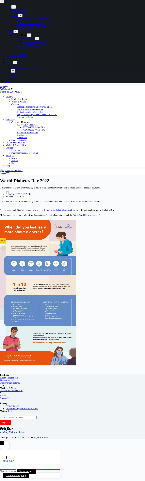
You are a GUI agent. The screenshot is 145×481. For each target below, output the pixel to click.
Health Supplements (9, 378)
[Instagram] (1, 429)
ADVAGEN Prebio (26, 125)
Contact (9, 148)
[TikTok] (11, 429)
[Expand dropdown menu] (13, 97)
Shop (8, 165)
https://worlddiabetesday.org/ (57, 210)
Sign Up (5, 422)
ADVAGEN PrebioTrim (34, 130)
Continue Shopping (16, 475)
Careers (14, 104)
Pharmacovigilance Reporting (24, 153)
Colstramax (22, 135)
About (8, 96)
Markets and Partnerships (11, 390)
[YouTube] (8, 429)
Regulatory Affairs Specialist (30, 112)
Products (9, 119)
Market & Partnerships (16, 145)
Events (14, 163)
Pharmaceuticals (18, 140)
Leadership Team (19, 99)
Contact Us (5, 398)
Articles (14, 160)
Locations (15, 150)
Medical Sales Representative (30, 109)
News (8, 155)
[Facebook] (5, 429)
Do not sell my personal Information (22, 408)
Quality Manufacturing (16, 142)
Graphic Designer (25, 117)
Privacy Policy (12, 406)
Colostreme (22, 137)
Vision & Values (18, 101)
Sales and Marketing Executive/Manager (35, 107)
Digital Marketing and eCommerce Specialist (37, 114)
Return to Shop (26, 471)
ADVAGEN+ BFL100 (27, 132)
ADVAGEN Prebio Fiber (34, 127)
